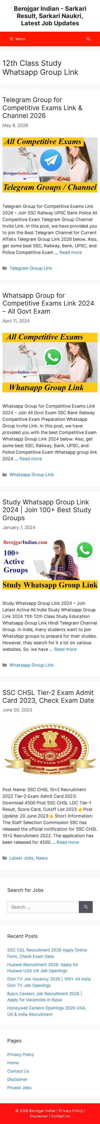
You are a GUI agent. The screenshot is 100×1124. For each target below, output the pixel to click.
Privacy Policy (20, 1054)
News (42, 858)
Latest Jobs (21, 858)
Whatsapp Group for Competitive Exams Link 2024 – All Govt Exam (48, 303)
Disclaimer (17, 1079)
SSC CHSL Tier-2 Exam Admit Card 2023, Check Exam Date (48, 696)
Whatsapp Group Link (31, 474)
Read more (70, 252)
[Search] (86, 907)
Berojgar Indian (42, 1110)
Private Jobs (19, 1087)
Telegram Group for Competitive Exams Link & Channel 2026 (42, 108)
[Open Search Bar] (88, 39)
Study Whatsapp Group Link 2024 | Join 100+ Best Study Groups (46, 510)
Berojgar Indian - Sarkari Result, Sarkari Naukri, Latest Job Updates (50, 16)
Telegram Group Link (30, 268)
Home (13, 1062)
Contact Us (18, 1071)
